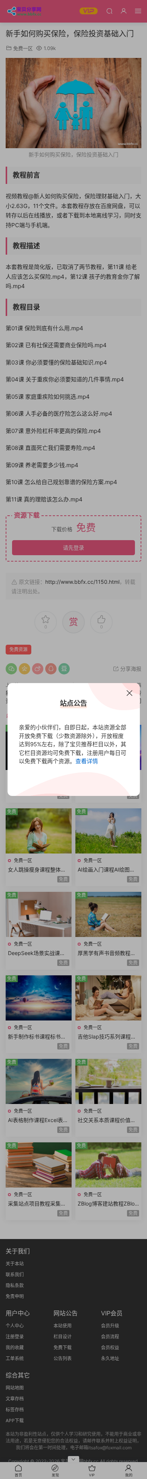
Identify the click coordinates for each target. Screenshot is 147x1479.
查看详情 (86, 761)
